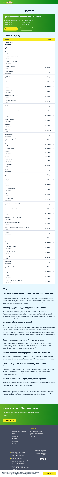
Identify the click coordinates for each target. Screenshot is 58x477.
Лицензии (32, 436)
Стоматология (15, 444)
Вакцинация (14, 434)
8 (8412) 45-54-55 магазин (18, 463)
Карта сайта (32, 439)
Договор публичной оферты (36, 433)
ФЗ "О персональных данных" (37, 431)
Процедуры (14, 438)
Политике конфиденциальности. (32, 474)
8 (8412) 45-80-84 (8, 22)
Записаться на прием (11, 28)
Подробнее (8, 44)
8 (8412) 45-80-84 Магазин (18, 455)
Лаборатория (15, 441)
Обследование (15, 439)
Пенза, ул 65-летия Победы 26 (13, 20)
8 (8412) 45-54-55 (26, 24)
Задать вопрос (26, 28)
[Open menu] (4, 2)
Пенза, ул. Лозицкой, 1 (29, 20)
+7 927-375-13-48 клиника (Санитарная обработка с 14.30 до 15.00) (21, 460)
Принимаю (49, 473)
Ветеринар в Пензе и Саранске (19, 431)
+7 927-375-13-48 (26, 22)
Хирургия (14, 443)
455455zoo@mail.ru (41, 456)
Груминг (13, 433)
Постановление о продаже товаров (38, 434)
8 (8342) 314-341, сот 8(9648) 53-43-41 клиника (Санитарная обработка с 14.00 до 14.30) (22, 469)
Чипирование (15, 436)
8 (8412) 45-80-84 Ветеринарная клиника (21, 453)
